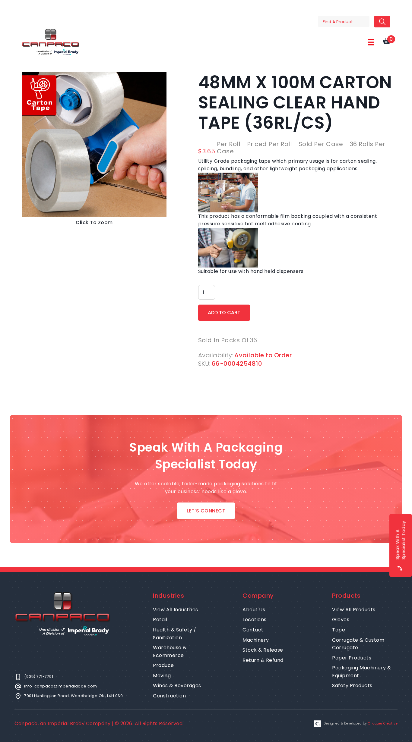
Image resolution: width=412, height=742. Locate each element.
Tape (338, 629)
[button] (371, 42)
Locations (254, 619)
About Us (253, 609)
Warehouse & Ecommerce (170, 651)
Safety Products (352, 685)
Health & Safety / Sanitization (174, 633)
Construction (169, 695)
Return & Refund (263, 660)
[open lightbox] (94, 144)
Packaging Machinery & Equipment (361, 671)
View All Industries (175, 609)
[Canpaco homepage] (51, 42)
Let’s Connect (206, 510)
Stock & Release (262, 650)
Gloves (340, 619)
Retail (160, 619)
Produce (163, 665)
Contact (253, 629)
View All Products (354, 609)
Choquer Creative (383, 723)
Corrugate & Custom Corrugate (358, 644)
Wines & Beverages (177, 685)
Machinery (255, 640)
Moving (162, 675)
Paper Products (351, 657)
